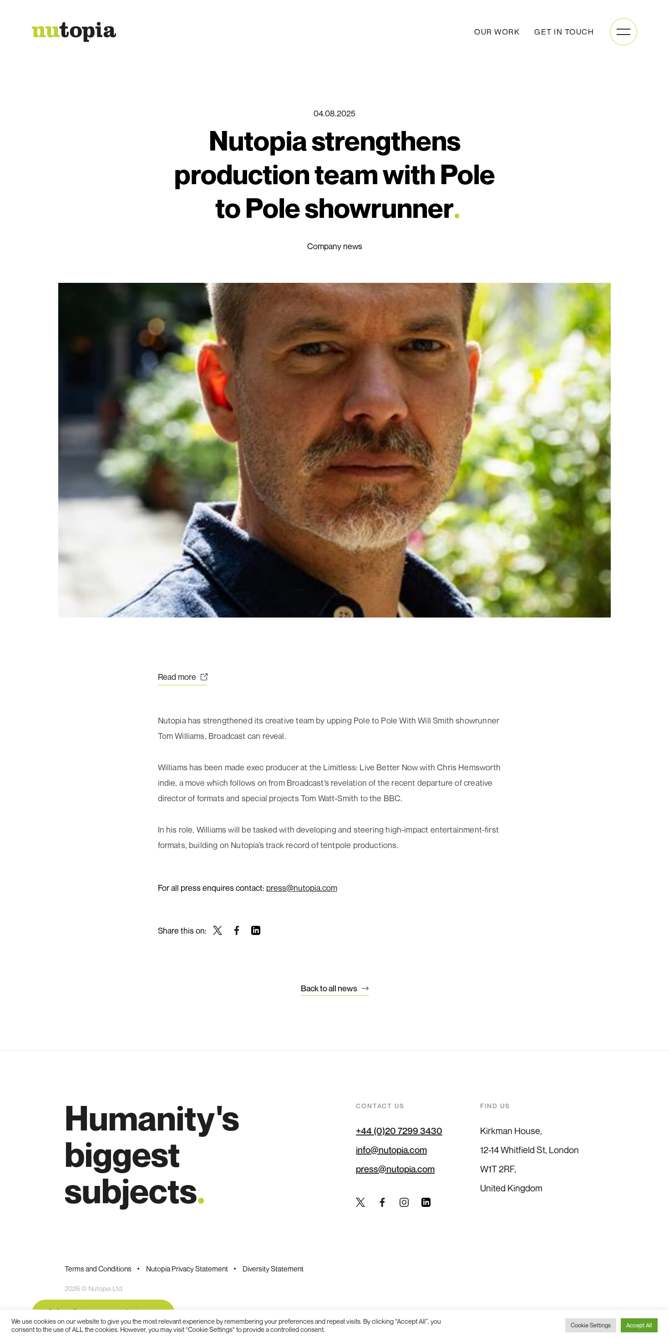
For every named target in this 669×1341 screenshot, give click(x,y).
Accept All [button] (639, 1325)
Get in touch (564, 31)
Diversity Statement (273, 1268)
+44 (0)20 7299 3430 (399, 1130)
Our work (497, 31)
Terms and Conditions (98, 1268)
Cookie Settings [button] (591, 1325)
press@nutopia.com (301, 888)
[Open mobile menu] (623, 31)
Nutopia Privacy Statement (187, 1268)
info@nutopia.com (391, 1150)
